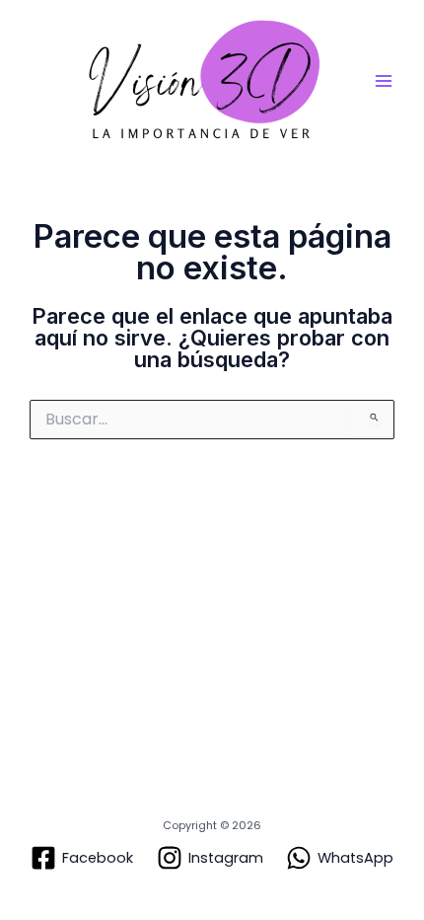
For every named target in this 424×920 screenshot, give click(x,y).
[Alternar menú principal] (383, 81)
